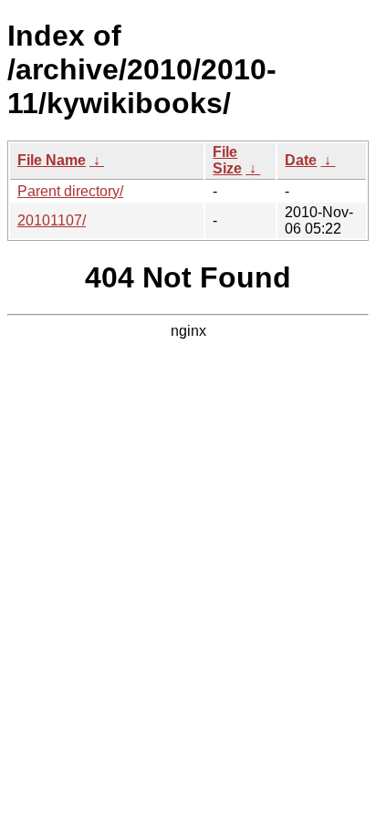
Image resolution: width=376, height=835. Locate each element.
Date (301, 160)
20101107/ (51, 220)
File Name (51, 160)
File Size (227, 160)
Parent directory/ (70, 191)
